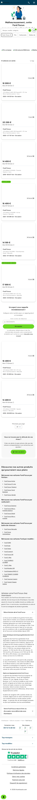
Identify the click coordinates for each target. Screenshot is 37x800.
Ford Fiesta (7, 548)
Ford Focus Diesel (9, 513)
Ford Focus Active (9, 481)
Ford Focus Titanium (10, 487)
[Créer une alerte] (3, 797)
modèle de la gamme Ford (20, 618)
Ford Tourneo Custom (10, 579)
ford (22, 720)
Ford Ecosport (8, 551)
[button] (10, 35)
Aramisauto (4, 720)
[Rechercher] (29, 30)
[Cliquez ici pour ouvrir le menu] (34, 2)
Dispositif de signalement (18, 783)
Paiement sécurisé (18, 780)
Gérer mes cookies (18, 777)
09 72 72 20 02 (9, 728)
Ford (13, 639)
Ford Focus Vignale (10, 495)
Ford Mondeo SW (9, 568)
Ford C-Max (8, 565)
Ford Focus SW (8, 554)
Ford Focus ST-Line (10, 484)
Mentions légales (18, 770)
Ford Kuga (7, 545)
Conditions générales (18, 767)
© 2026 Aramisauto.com (18, 789)
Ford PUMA (7, 542)
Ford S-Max (7, 557)
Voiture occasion (15, 720)
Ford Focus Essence (10, 505)
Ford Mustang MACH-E (11, 571)
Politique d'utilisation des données (18, 773)
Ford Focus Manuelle (10, 529)
